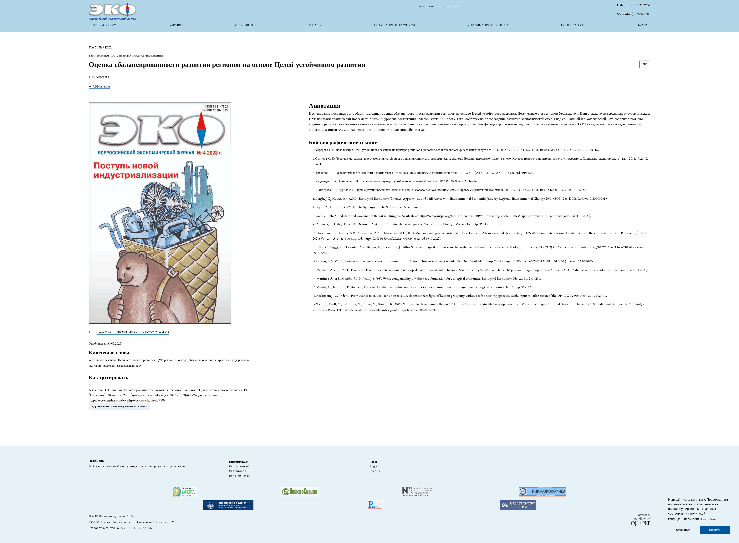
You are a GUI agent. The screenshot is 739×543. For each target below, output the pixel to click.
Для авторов (237, 470)
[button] (99, 86)
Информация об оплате (488, 25)
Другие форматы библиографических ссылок (119, 406)
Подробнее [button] (708, 519)
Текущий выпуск (103, 25)
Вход (441, 6)
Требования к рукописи (394, 25)
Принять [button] (714, 530)
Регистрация (426, 6)
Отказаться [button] (683, 530)
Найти (642, 25)
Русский (375, 470)
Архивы (176, 25)
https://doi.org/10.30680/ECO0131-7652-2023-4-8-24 (133, 332)
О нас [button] (314, 25)
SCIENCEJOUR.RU (140, 527)
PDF (645, 64)
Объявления (246, 25)
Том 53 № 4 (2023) (101, 47)
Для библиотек (239, 475)
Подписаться (572, 25)
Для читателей (239, 466)
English (374, 466)
